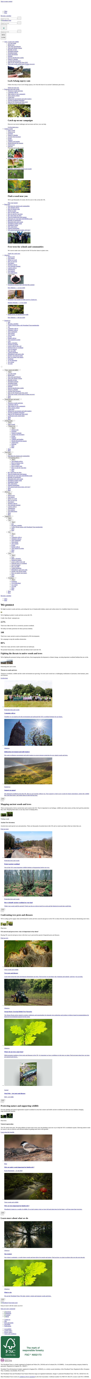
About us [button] (6, 255)
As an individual (12, 360)
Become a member (13, 323)
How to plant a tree (13, 212)
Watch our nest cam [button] (13, 87)
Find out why (4, 938)
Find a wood (11, 130)
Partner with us (12, 338)
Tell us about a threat (13, 95)
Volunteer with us (13, 330)
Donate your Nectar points (15, 355)
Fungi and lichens (13, 54)
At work (10, 363)
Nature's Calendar (13, 59)
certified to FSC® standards (27, 1376)
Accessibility (7, 1329)
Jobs (5, 1321)
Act (9, 327)
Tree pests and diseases (14, 46)
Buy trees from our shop (14, 215)
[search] (19, 18)
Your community (12, 331)
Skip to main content (6, 1)
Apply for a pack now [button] (14, 253)
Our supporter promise (14, 266)
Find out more (5, 829)
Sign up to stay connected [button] (8, 1308)
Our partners (11, 271)
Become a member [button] (6, 16)
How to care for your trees (15, 214)
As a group (11, 362)
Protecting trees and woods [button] (11, 89)
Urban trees (11, 97)
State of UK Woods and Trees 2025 (18, 62)
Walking (10, 140)
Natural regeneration (13, 228)
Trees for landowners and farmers (17, 217)
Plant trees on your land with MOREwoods (20, 219)
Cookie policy (8, 1330)
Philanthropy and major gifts (16, 354)
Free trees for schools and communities (19, 206)
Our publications (12, 272)
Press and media (8, 1322)
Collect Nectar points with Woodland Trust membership (23, 325)
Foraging (10, 133)
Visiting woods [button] (8, 129)
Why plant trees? (12, 226)
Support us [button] (7, 320)
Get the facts (4, 678)
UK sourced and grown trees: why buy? (19, 230)
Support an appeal (13, 344)
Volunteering (11, 269)
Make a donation (12, 343)
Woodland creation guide (15, 223)
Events (10, 138)
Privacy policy (8, 1332)
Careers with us (12, 268)
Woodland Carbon (13, 225)
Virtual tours (11, 144)
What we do (11, 256)
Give (9, 341)
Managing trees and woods (15, 222)
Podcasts (10, 146)
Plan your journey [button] (13, 203)
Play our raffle (12, 351)
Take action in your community (16, 94)
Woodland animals (13, 51)
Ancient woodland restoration (16, 100)
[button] (11, 370)
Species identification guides (16, 57)
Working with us (12, 264)
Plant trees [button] (7, 204)
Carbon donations (13, 352)
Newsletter (7, 1324)
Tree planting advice (13, 207)
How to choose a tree (14, 209)
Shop (5, 11)
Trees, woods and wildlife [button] (11, 41)
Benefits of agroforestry (14, 220)
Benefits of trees (12, 49)
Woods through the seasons (15, 143)
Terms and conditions (10, 1333)
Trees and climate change (15, 48)
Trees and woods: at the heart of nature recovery (21, 64)
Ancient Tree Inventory (14, 61)
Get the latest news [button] (13, 127)
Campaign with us (13, 92)
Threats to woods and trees (15, 91)
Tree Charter (11, 335)
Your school (11, 333)
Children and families (14, 141)
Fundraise (10, 359)
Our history (11, 263)
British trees (11, 45)
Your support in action (14, 339)
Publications (7, 1326)
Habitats (10, 56)
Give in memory (12, 349)
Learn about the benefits (7, 1132)
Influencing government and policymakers (19, 99)
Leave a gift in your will (14, 346)
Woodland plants (12, 53)
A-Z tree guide (12, 43)
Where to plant (12, 211)
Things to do (11, 132)
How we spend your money (15, 357)
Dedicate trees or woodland (15, 347)
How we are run (12, 261)
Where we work (12, 260)
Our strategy (11, 258)
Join (9, 322)
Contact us (7, 1319)
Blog (5, 13)
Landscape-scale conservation (16, 103)
